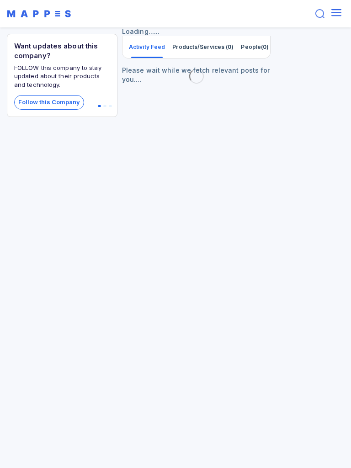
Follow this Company (49, 102)
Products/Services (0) (203, 46)
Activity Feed (147, 46)
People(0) (255, 46)
